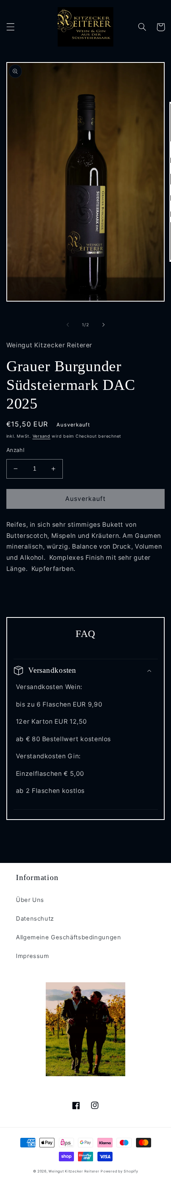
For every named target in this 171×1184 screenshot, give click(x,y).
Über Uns (30, 900)
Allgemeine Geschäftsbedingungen (68, 937)
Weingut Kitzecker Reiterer (74, 1171)
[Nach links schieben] (67, 325)
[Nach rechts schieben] (103, 325)
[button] (10, 27)
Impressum (32, 956)
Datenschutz (35, 918)
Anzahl (15, 450)
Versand (42, 436)
